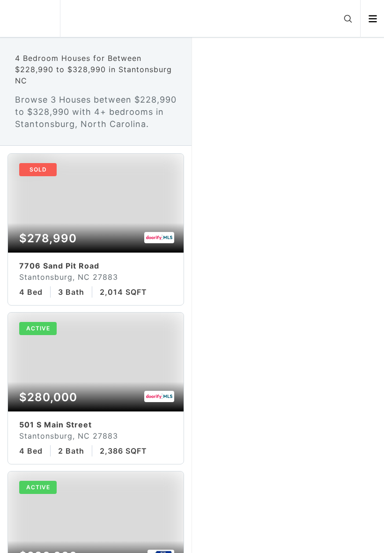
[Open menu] (372, 18)
